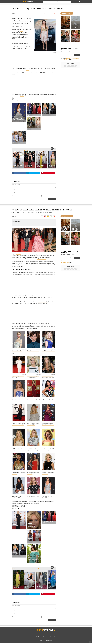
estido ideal (18, 254)
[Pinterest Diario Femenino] (68, 66)
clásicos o (19, 297)
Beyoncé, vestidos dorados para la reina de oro (19, 473)
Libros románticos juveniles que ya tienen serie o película (65, 39)
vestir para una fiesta (41, 258)
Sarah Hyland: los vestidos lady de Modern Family (48, 449)
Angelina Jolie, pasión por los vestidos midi (18, 376)
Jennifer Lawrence (31, 526)
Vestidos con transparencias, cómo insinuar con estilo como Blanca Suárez (48, 425)
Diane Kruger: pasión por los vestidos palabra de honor (18, 400)
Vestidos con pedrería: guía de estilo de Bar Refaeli (33, 424)
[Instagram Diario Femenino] (70, 66)
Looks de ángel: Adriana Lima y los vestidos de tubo (48, 400)
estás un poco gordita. (43, 301)
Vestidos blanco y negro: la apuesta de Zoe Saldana (17, 497)
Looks (14, 523)
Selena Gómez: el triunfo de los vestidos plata (48, 497)
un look (24, 46)
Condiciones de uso (29, 195)
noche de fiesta (19, 323)
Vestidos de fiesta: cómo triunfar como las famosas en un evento (18, 119)
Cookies (33, 632)
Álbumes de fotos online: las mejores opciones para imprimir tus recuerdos (65, 25)
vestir (21, 26)
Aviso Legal (47, 632)
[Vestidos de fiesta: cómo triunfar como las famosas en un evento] (19, 121)
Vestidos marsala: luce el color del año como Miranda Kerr (33, 400)
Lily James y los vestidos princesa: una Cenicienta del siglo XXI (18, 352)
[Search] (69, 2)
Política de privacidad (40, 632)
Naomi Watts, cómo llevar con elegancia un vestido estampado (33, 449)
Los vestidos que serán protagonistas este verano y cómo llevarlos (76, 39)
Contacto (52, 632)
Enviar (52, 199)
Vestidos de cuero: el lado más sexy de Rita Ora (48, 473)
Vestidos (22, 96)
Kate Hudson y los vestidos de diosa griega (18, 449)
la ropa (21, 31)
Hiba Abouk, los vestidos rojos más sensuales (33, 473)
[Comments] (54, 14)
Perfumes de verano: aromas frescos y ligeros (75, 26)
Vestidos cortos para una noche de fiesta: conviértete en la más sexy (33, 541)
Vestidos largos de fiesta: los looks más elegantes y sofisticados (33, 560)
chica (27, 70)
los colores (15, 68)
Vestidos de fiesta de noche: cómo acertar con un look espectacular (33, 114)
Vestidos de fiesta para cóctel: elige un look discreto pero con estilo (33, 128)
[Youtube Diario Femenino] (76, 66)
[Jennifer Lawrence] (34, 529)
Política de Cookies (37, 195)
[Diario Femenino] (28, 2)
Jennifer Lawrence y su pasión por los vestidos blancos (33, 376)
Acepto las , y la (27, 195)
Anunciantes (58, 632)
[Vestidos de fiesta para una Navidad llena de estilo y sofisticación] (19, 529)
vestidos (20, 45)
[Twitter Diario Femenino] (73, 66)
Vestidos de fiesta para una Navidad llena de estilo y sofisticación (18, 527)
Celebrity (30, 524)
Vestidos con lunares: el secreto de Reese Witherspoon (33, 497)
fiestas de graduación (19, 328)
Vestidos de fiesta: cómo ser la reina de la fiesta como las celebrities (27, 568)
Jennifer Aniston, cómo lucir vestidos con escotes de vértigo (48, 376)
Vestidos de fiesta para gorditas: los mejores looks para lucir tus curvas (48, 114)
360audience (49, 640)
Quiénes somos (28, 632)
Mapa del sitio (64, 632)
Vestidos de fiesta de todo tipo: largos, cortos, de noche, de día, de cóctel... (28, 150)
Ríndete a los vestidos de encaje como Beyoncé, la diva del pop (18, 424)
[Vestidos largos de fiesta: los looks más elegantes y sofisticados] (34, 563)
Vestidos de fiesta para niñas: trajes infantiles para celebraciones (18, 142)
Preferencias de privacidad (21, 195)
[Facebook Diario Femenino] (65, 66)
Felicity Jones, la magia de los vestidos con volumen (33, 351)
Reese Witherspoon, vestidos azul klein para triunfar (48, 351)
